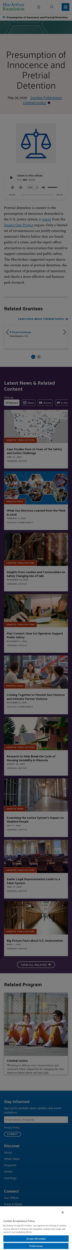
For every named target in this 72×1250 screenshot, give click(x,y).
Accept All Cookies (36, 1239)
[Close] (62, 1212)
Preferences (36, 1246)
